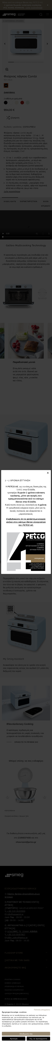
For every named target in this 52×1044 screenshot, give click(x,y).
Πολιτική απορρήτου (42, 1009)
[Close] (48, 472)
